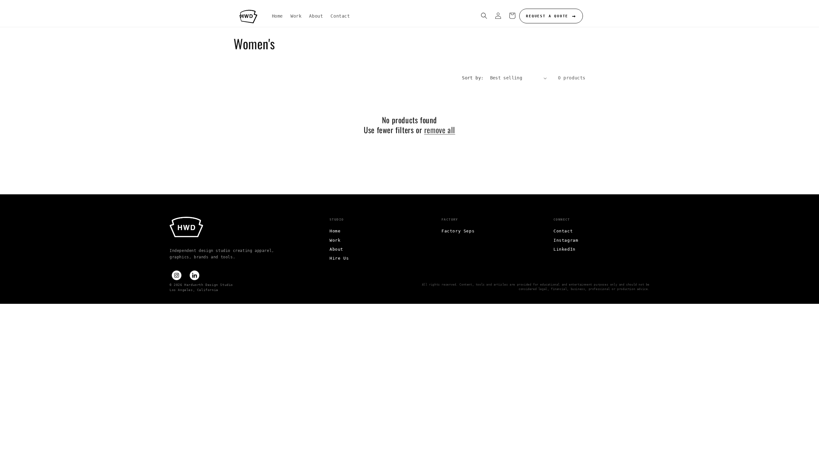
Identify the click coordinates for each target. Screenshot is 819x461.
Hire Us (339, 258)
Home (335, 231)
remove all (439, 130)
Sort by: (472, 77)
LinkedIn (564, 249)
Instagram (565, 240)
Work (335, 240)
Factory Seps (457, 231)
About (336, 249)
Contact (563, 231)
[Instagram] (177, 275)
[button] (484, 16)
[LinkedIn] (194, 275)
